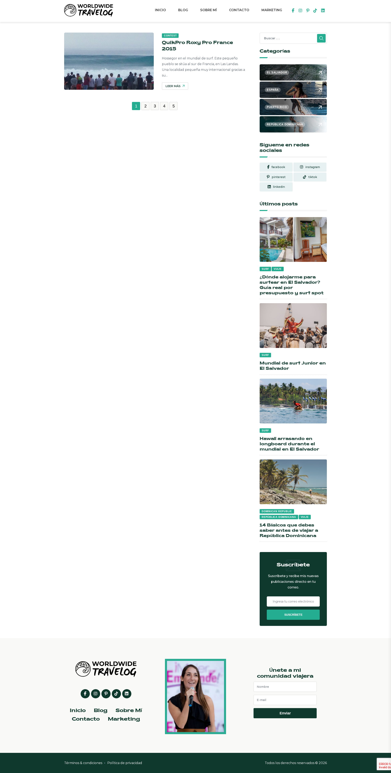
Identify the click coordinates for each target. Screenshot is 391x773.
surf (265, 269)
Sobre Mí (208, 10)
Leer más (173, 86)
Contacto (239, 10)
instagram (312, 167)
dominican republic (277, 511)
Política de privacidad (124, 763)
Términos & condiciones (83, 763)
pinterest (279, 177)
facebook (278, 167)
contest (170, 35)
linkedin (279, 187)
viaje (278, 269)
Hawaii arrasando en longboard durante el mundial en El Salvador (289, 444)
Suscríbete (293, 614)
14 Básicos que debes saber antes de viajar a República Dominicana (289, 530)
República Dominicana (279, 517)
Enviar (285, 713)
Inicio (160, 10)
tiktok (312, 177)
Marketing (271, 10)
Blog (183, 10)
